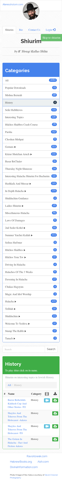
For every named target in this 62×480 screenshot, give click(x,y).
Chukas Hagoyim (30, 286)
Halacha (30, 301)
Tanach (30, 338)
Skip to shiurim (51, 37)
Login (49, 29)
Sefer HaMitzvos (30, 110)
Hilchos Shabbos (30, 250)
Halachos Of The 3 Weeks (30, 272)
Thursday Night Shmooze (30, 168)
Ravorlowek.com (37, 456)
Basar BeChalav (30, 161)
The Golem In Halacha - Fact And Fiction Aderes (18, 442)
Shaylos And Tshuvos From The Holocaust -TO (17, 429)
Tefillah (30, 308)
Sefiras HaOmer (30, 242)
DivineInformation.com (24, 467)
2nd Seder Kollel (30, 227)
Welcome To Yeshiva (30, 323)
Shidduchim (30, 316)
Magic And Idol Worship (30, 294)
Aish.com (43, 461)
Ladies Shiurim (30, 205)
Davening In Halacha (30, 279)
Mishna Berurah (30, 95)
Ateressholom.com (13, 4)
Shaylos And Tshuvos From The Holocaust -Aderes (17, 416)
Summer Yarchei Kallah (30, 235)
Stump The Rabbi (30, 331)
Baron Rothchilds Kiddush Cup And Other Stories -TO (17, 403)
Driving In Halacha (30, 264)
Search (51, 349)
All (30, 80)
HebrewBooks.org (21, 461)
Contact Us (34, 29)
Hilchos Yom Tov (30, 257)
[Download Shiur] (55, 400)
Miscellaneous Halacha (30, 213)
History (30, 102)
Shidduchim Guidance (30, 198)
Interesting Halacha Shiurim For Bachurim (30, 176)
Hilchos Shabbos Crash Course (30, 124)
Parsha (30, 132)
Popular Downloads (30, 87)
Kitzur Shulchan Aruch (30, 154)
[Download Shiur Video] (47, 400)
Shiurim (9, 29)
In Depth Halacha (30, 191)
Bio (21, 29)
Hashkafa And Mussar (30, 183)
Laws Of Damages (30, 220)
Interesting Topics (30, 117)
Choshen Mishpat (30, 139)
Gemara (30, 146)
